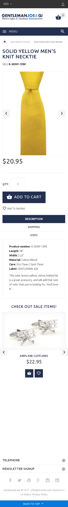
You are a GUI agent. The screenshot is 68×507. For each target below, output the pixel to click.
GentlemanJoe (11, 490)
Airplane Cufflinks (34, 355)
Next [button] (62, 113)
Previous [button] (6, 113)
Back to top (32, 504)
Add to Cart (27, 197)
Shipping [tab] (34, 227)
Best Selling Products (20, 42)
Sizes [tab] (34, 235)
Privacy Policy (40, 494)
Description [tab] (34, 218)
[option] (34, 113)
